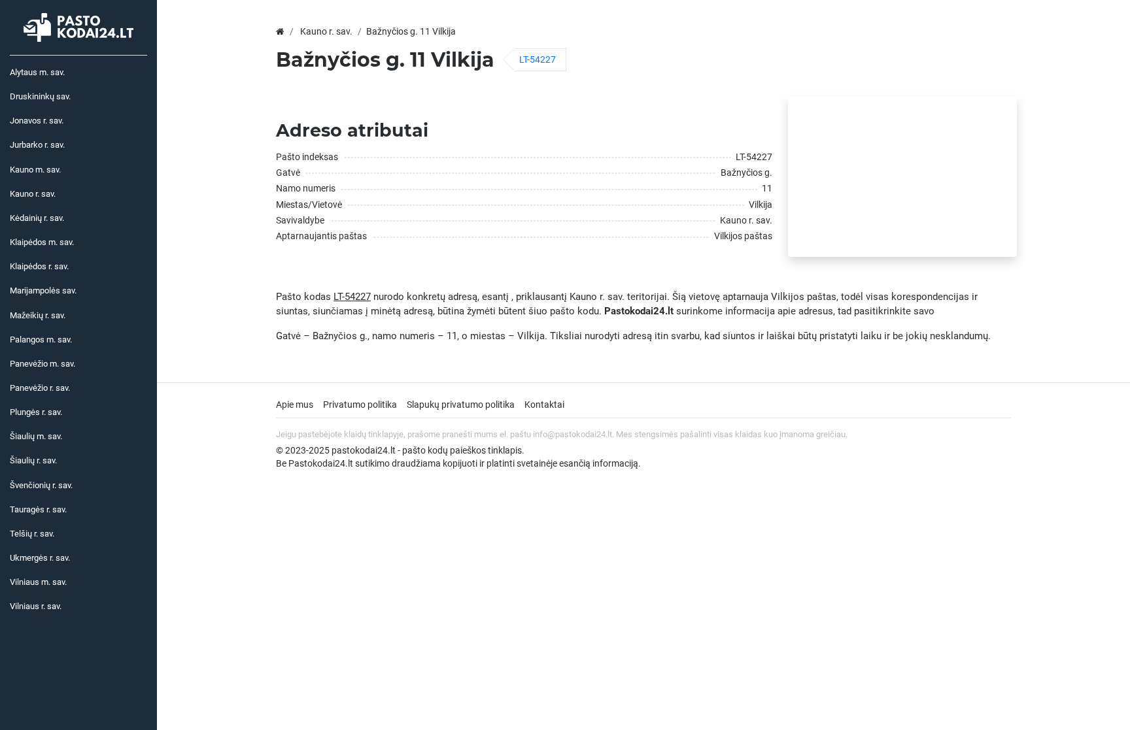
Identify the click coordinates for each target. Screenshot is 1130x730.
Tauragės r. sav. (38, 509)
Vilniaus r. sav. (35, 606)
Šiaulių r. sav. (33, 460)
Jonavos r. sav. (36, 120)
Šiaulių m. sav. (36, 436)
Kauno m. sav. (35, 169)
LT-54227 (537, 59)
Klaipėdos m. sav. (42, 242)
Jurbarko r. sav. (37, 145)
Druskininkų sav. (40, 96)
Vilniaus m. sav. (38, 582)
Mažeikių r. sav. (37, 315)
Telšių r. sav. (32, 534)
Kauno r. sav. (33, 194)
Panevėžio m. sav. (42, 364)
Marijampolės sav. (43, 290)
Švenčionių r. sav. (41, 485)
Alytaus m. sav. (37, 72)
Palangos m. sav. (41, 339)
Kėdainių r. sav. (37, 218)
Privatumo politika (360, 404)
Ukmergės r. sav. (40, 558)
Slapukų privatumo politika (461, 404)
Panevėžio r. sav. (40, 388)
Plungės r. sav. (36, 412)
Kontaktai (544, 404)
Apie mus (294, 404)
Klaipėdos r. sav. (39, 266)
